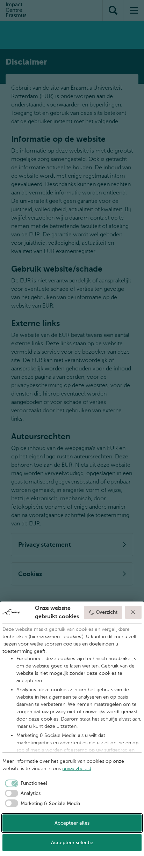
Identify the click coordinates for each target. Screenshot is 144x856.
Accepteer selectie (72, 842)
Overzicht (106, 612)
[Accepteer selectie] (133, 612)
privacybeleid (76, 768)
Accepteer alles (72, 823)
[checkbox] (24, 783)
